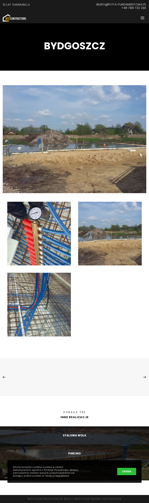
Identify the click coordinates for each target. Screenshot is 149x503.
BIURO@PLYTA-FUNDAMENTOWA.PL (121, 4)
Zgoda (126, 471)
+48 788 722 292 (133, 8)
